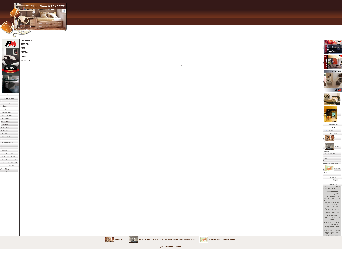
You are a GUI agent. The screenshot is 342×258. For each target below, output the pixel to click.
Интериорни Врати (6, 124)
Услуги (4, 151)
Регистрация (6, 113)
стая (328, 200)
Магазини (5, 127)
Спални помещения (9, 162)
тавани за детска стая (330, 220)
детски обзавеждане (335, 210)
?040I (332, 234)
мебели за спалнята (331, 149)
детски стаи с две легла (330, 212)
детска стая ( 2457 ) (332, 139)
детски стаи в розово (332, 217)
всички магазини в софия (333, 223)
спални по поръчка (329, 160)
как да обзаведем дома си (330, 227)
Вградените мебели (9, 157)
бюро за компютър (329, 186)
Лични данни (7, 116)
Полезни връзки (24, 43)
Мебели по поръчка (9, 154)
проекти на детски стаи (330, 175)
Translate (330, 130)
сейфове (4, 106)
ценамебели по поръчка (330, 208)
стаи (338, 212)
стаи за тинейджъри (331, 205)
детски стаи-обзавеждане (331, 187)
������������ (332, 191)
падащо (338, 188)
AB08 (326, 234)
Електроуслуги (6, 121)
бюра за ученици (332, 215)
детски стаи (6, 103)
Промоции (6, 133)
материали (6, 148)
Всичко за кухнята (9, 159)
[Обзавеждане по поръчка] (332, 81)
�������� (328, 193)
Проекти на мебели (332, 170)
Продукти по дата (8, 142)
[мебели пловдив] (332, 114)
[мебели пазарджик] (9, 66)
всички (333, 200)
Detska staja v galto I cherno (332, 208)
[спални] (332, 99)
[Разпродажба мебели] (332, 62)
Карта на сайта (7, 136)
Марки (4, 139)
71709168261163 (333, 229)
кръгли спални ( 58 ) (329, 153)
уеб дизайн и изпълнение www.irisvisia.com (171, 247)
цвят (337, 206)
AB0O (338, 232)
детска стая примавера (332, 194)
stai (327, 219)
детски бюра (337, 230)
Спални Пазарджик (8, 98)
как (338, 213)
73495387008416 (328, 230)
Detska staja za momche (329, 198)
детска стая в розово (332, 226)
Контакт (5, 130)
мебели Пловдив (7, 101)
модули (338, 200)
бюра (332, 190)
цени (328, 190)
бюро (336, 190)
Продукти (5, 118)
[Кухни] (332, 47)
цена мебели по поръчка (330, 213)
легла (325, 156)
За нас (4, 145)
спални (326, 158)
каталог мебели (334, 235)
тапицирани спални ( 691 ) (331, 163)
